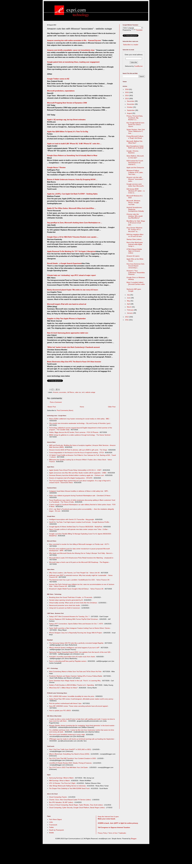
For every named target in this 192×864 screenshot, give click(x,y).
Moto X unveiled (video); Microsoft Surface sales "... (136, 284)
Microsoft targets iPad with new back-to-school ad (66, 304)
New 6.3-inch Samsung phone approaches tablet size (67, 333)
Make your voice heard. (106, 819)
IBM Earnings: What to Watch (59, 780)
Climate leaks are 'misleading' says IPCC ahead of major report (71, 275)
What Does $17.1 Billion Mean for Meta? (63, 688)
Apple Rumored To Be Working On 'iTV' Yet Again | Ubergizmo (71, 251)
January (130, 313)
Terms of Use (112, 833)
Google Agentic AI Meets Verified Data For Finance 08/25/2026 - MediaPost (75, 527)
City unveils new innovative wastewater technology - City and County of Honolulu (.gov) (79, 423)
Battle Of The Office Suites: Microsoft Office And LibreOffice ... (71, 208)
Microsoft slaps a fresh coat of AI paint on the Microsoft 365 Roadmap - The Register (79, 562)
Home (82, 407)
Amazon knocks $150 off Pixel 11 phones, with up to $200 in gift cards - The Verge (78, 450)
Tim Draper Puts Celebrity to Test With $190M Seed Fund (69, 788)
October (130, 107)
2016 (127, 89)
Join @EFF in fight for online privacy (124, 823)
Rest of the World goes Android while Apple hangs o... (135, 244)
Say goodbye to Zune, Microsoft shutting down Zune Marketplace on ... (74, 223)
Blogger (133, 838)
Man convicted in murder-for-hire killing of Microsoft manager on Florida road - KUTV (79, 544)
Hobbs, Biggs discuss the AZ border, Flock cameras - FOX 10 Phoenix (73, 432)
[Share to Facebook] (57, 389)
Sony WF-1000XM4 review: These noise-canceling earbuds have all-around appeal (78, 706)
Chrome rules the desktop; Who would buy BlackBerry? (134, 216)
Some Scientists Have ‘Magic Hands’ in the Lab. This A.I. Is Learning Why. (75, 680)
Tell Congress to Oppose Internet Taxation (114, 827)
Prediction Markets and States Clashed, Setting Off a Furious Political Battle (75, 676)
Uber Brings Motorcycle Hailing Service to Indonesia (67, 786)
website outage (90, 392)
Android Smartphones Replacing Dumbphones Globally (135, 209)
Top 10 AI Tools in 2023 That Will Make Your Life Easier (68, 767)
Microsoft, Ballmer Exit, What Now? (135, 142)
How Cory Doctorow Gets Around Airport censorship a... (135, 266)
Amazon (55, 392)
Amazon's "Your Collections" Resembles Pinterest (136, 272)
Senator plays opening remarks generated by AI (66, 600)
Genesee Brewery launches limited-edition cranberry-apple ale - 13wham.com (76, 475)
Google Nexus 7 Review (56, 167)
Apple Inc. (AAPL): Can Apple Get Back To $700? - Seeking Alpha (72, 194)
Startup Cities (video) (134, 239)
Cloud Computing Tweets (58, 797)
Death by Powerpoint (56, 830)
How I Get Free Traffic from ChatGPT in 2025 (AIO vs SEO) (70, 749)
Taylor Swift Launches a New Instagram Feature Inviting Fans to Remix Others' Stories (79, 628)
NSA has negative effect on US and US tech (135, 235)
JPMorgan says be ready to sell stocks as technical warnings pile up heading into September (81, 739)
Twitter (51, 827)
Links (51, 822)
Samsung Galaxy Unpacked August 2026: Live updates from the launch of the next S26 (79, 652)
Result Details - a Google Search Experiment (64, 263)
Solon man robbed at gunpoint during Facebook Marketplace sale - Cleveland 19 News (79, 495)
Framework (53, 825)
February (130, 310)
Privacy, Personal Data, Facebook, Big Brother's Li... (135, 118)
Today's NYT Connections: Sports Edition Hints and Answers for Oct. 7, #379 (76, 624)
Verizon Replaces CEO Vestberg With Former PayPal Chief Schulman (73, 619)
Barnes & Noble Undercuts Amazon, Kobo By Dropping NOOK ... (72, 179)
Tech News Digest (55, 819)
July (128, 295)
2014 (127, 95)
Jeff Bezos (70, 392)
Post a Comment (56, 402)
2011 (127, 320)
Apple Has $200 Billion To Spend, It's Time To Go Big (67, 131)
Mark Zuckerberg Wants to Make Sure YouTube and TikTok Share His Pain (75, 671)
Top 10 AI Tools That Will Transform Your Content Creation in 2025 (72, 758)
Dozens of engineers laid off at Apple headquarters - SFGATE (70, 478)
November (131, 104)
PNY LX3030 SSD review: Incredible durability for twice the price (71, 696)
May (128, 301)
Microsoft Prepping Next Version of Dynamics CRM (67, 103)
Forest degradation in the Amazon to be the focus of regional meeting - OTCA (76, 452)
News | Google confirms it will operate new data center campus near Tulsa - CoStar (78, 529)
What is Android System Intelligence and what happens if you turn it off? (74, 647)
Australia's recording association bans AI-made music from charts (72, 656)
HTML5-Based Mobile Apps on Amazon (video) (134, 251)
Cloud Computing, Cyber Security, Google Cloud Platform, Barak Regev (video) (77, 807)
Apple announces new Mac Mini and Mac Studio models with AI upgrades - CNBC (77, 473)
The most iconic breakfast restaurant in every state (67, 734)
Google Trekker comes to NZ (58, 79)
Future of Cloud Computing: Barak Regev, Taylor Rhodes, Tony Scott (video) (76, 805)
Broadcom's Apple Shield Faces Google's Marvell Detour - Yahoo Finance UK (76, 589)
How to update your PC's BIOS (60, 710)
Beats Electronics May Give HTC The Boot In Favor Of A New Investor (74, 362)
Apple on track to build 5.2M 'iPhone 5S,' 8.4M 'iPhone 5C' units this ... (74, 144)
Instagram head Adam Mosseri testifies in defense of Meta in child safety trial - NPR (78, 491)
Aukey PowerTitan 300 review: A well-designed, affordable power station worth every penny (81, 699)
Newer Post (52, 407)
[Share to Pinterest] (59, 389)
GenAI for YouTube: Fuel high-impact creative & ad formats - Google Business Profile (79, 522)
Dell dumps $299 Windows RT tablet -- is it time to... (136, 191)
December (131, 101)
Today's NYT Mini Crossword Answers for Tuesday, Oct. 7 (69, 616)
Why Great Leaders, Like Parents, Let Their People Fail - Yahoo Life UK (74, 573)
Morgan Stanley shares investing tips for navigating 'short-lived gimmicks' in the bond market (81, 725)
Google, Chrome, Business (133, 152)
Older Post (111, 407)
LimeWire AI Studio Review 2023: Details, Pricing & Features (70, 763)
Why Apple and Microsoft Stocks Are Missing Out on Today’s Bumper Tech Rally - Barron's (80, 553)
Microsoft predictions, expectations (61, 91)
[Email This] (50, 389)
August (129, 113)
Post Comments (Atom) (65, 410)
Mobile (51, 833)
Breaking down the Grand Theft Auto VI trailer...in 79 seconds (70, 597)
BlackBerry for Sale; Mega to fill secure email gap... (136, 223)
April (129, 304)
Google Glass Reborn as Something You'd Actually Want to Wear (72, 155)
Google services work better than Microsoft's (135, 185)
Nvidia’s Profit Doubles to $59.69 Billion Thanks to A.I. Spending (71, 685)
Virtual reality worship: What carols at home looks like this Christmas (73, 603)
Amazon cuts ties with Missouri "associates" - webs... (135, 179)
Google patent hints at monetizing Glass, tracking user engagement (73, 62)
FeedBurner (138, 66)
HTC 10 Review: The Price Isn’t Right (62, 783)
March (129, 307)
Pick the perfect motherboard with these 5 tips (65, 703)
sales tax (78, 392)
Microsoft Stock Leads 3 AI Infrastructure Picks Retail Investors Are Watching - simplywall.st (81, 558)
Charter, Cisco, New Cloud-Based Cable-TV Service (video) (70, 800)
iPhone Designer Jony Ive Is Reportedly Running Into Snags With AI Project (75, 633)
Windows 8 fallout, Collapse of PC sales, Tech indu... (135, 172)
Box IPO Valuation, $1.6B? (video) (61, 802)
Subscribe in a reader (130, 44)
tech (83, 392)
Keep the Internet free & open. (108, 816)
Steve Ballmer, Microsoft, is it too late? (135, 157)
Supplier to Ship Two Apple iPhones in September (66, 318)
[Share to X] (55, 389)
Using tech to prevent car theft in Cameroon (64, 608)
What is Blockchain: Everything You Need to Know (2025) (69, 754)
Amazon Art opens (133, 256)
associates (62, 392)
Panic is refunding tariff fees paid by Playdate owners (67, 661)
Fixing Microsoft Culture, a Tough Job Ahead (135, 137)
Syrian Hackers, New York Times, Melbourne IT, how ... (136, 131)
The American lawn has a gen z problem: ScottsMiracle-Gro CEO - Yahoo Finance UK (79, 580)
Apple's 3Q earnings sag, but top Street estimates (66, 119)
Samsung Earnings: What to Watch (61, 778)
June (129, 298)
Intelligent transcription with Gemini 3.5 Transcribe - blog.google (71, 519)
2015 (127, 92)
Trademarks (122, 833)
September (131, 110)
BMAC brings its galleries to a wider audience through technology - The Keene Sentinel (79, 435)
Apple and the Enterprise (135, 167)
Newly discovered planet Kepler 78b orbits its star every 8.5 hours (72, 290)
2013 (127, 98)
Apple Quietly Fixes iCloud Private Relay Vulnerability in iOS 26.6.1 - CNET (75, 470)
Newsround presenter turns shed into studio (64, 605)
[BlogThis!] (52, 389)
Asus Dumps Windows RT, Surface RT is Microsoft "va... (134, 229)
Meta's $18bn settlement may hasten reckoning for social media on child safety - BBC (79, 419)
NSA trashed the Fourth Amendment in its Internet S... (135, 162)
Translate (139, 30)
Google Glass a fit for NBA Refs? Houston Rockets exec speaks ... (72, 237)
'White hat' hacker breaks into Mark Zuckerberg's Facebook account (73, 347)
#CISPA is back (103, 823)
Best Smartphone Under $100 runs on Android (135, 147)
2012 (127, 317)
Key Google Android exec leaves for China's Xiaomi (135, 124)
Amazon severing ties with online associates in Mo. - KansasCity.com (74, 40)
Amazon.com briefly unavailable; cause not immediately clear (70, 50)
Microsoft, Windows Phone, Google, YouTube (133, 202)
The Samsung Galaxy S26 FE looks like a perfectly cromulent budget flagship (76, 643)
